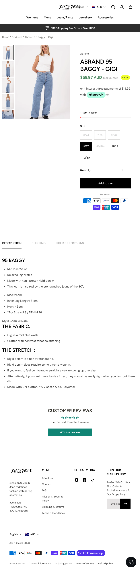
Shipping (39, 243)
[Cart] (130, 7)
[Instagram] (77, 480)
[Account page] (121, 7)
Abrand (84, 53)
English (13, 534)
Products (17, 37)
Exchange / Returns (70, 243)
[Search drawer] (113, 7)
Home (6, 37)
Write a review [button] (70, 432)
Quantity (85, 170)
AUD (33, 534)
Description (12, 243)
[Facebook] (85, 480)
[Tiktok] (93, 480)
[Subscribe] (125, 504)
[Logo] (70, 7)
